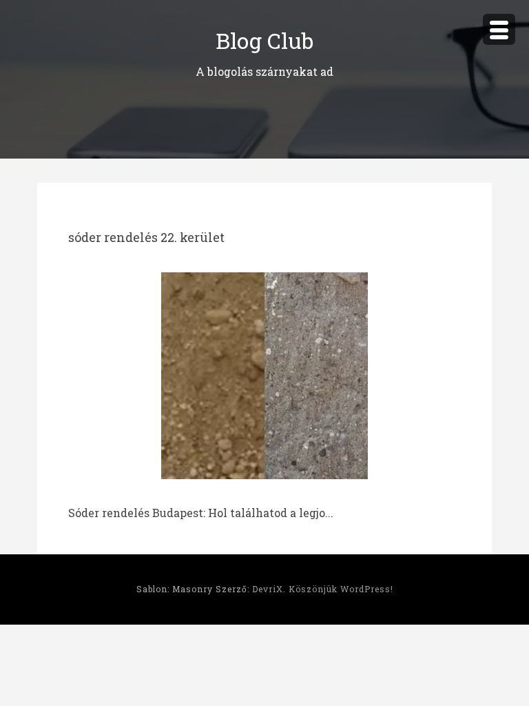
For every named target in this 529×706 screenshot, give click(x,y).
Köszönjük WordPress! (341, 588)
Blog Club (264, 40)
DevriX (267, 588)
